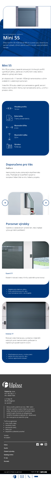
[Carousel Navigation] (25, 203)
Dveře (6, 448)
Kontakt (6, 435)
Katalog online (8, 455)
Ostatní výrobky (9, 451)
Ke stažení (7, 437)
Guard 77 (9, 273)
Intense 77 (9, 334)
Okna (5, 445)
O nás (6, 458)
